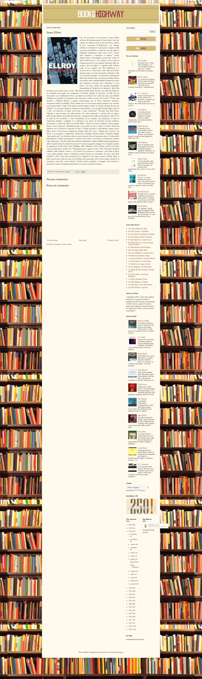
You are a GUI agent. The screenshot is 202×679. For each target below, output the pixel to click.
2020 (130, 597)
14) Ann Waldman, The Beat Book (139, 267)
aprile (133, 574)
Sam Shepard (142, 399)
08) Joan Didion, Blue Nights (138, 250)
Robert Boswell (143, 126)
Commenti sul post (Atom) (63, 244)
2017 (130, 607)
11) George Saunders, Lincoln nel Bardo (141, 258)
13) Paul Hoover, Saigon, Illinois (139, 264)
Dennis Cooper (143, 77)
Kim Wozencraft (143, 191)
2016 (130, 610)
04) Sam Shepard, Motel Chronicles (140, 237)
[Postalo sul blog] (78, 172)
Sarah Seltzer (142, 415)
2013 (130, 620)
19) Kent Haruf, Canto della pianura (140, 284)
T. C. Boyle (141, 337)
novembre (134, 539)
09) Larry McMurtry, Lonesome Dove (140, 253)
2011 (130, 626)
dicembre (134, 534)
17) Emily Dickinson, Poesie (137, 279)
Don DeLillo (142, 175)
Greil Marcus (142, 110)
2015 (130, 613)
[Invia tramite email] (76, 172)
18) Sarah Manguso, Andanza (138, 282)
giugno (133, 559)
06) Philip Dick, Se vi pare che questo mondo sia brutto (140, 243)
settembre (134, 547)
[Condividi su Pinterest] (85, 172)
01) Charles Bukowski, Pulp (137, 228)
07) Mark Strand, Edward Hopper (139, 247)
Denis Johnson (142, 370)
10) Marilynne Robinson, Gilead (139, 256)
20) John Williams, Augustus (137, 287)
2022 (130, 591)
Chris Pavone (142, 384)
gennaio (133, 584)
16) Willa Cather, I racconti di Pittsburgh (138, 275)
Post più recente (52, 240)
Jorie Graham (142, 60)
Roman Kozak (142, 353)
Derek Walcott (142, 448)
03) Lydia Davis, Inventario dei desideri (141, 234)
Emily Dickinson (134, 566)
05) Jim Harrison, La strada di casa (139, 240)
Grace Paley (142, 431)
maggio (133, 571)
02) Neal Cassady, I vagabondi (138, 231)
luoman (106, 652)
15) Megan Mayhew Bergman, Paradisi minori (141, 270)
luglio (133, 556)
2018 (130, 604)
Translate (142, 490)
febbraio (134, 580)
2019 (130, 601)
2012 (130, 623)
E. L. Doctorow (143, 93)
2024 (130, 531)
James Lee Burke (143, 321)
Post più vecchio (113, 240)
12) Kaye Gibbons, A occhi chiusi (139, 261)
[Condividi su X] (80, 172)
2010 (130, 629)
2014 (130, 616)
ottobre (133, 544)
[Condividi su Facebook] (82, 172)
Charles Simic (142, 159)
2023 (130, 588)
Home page (83, 240)
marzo (133, 577)
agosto (133, 553)
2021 (130, 594)
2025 (130, 528)
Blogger (120, 652)
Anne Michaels (143, 142)
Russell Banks (142, 206)
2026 (130, 525)
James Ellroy (134, 562)
